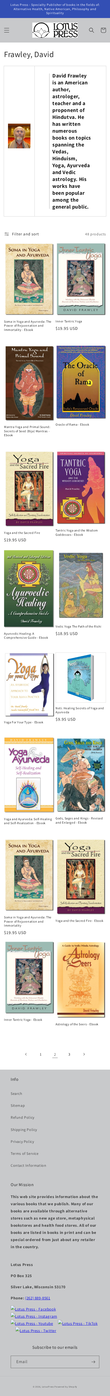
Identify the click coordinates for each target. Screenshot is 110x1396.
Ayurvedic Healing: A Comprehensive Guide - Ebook (26, 636)
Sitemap (18, 1105)
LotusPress (48, 1386)
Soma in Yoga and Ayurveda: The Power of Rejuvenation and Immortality (28, 921)
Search (16, 1093)
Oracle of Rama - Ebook (72, 424)
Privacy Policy (22, 1141)
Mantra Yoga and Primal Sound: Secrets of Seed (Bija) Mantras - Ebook (27, 431)
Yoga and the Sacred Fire (22, 533)
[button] (7, 30)
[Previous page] (26, 1054)
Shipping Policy (24, 1129)
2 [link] (55, 1054)
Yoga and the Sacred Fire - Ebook (79, 921)
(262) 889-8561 (37, 1297)
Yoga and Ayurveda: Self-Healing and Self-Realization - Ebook (28, 821)
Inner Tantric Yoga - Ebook (23, 1020)
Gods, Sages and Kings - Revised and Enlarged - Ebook (79, 820)
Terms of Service (25, 1153)
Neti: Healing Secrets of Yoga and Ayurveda (80, 710)
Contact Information (28, 1165)
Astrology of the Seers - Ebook (77, 1024)
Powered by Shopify (65, 1386)
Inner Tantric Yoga (69, 321)
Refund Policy (22, 1117)
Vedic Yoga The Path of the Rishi (78, 626)
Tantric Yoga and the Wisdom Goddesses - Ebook (77, 532)
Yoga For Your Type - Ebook (24, 722)
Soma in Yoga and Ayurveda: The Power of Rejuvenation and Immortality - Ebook (28, 325)
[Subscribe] (93, 1362)
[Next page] (84, 1054)
